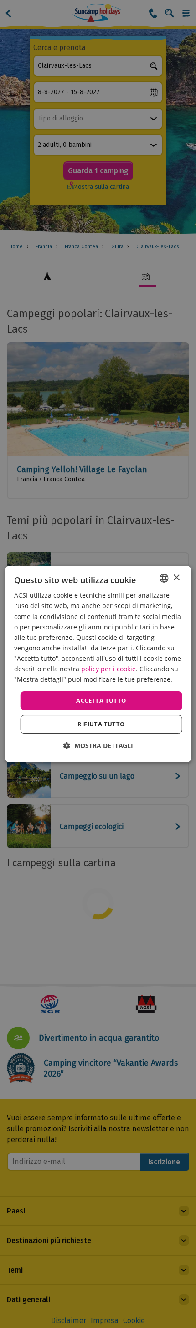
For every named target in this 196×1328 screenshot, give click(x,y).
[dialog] (98, 664)
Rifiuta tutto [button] (100, 724)
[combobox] (163, 578)
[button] (98, 745)
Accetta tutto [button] (101, 700)
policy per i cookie (108, 668)
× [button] (176, 577)
